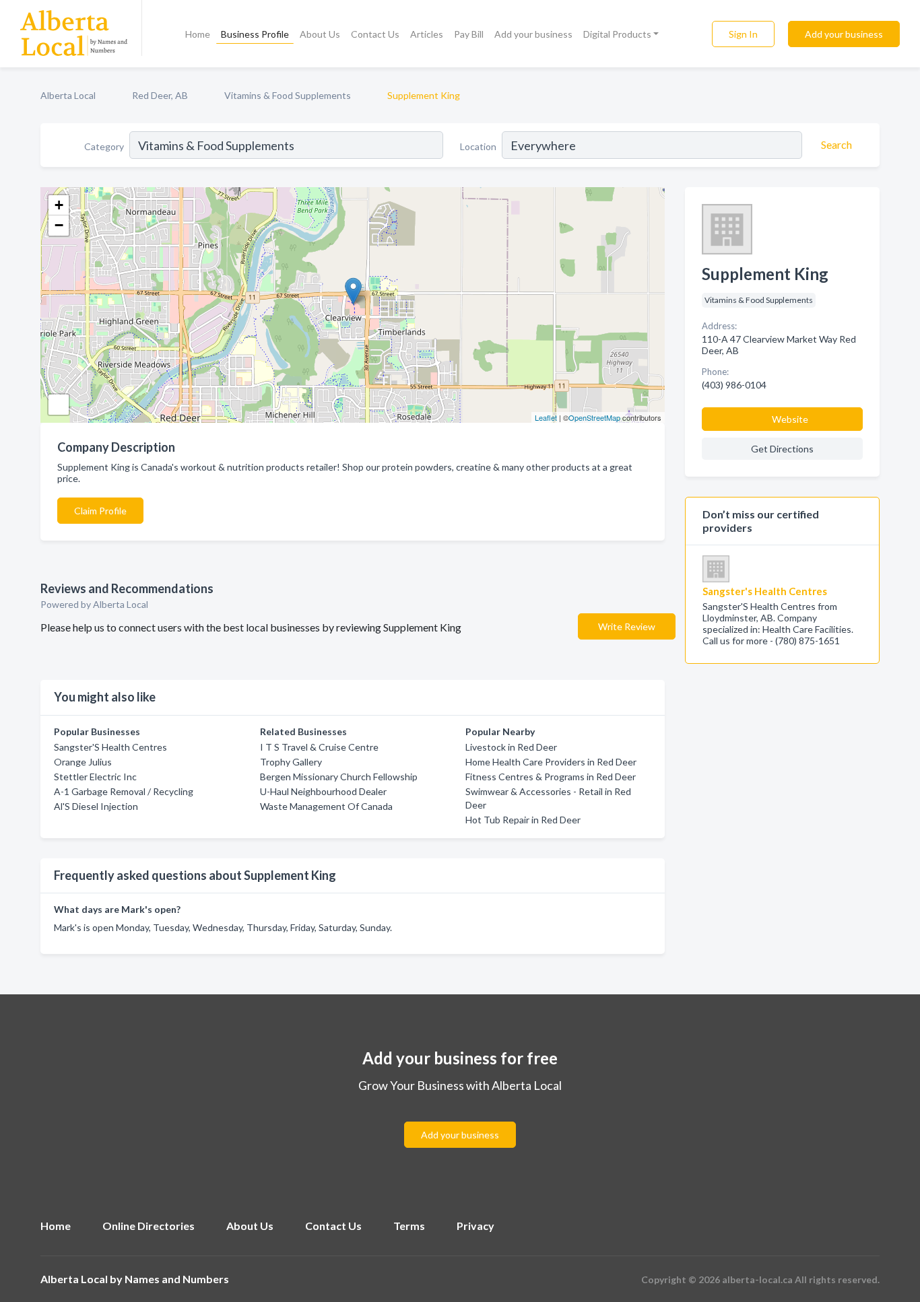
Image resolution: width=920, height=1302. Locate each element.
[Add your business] (460, 1118)
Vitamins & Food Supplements (287, 95)
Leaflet (546, 417)
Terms (409, 1225)
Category (104, 146)
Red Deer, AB (160, 95)
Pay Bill (469, 34)
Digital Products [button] (617, 34)
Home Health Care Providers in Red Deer (550, 761)
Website (790, 419)
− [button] (59, 225)
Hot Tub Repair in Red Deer (523, 819)
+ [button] (59, 205)
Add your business (533, 34)
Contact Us (375, 34)
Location (478, 146)
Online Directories (148, 1225)
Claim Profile (100, 510)
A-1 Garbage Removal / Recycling (123, 791)
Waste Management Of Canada (326, 806)
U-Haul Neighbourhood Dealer (323, 791)
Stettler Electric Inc (95, 776)
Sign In (743, 34)
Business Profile (255, 34)
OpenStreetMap (594, 417)
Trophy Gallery (291, 761)
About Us (320, 34)
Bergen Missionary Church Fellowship (339, 776)
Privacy (475, 1225)
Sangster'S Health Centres (110, 747)
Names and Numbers (177, 1278)
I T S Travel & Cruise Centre (319, 747)
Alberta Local (68, 95)
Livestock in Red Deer (511, 747)
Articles (426, 34)
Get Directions (782, 448)
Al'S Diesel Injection (96, 806)
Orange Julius (83, 761)
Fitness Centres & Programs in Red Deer (550, 776)
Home (197, 34)
